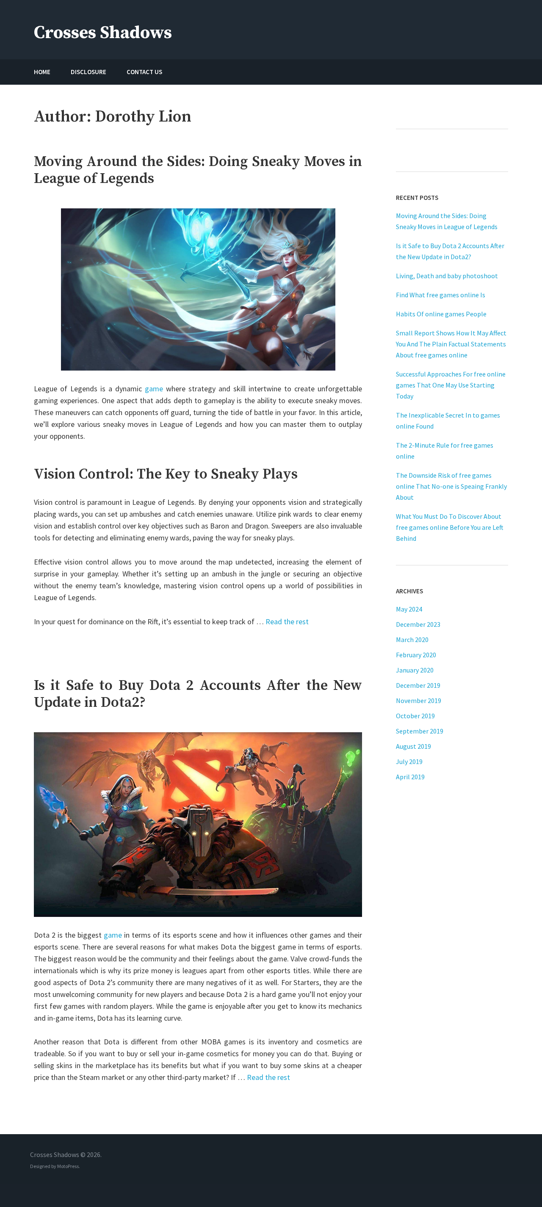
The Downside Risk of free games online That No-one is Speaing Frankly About (451, 486)
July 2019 (409, 761)
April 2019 (410, 776)
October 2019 (415, 715)
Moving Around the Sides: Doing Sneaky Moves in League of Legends (198, 170)
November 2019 (418, 700)
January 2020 (415, 670)
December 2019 (418, 685)
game (154, 388)
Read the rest (287, 621)
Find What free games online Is (440, 295)
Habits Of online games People (441, 314)
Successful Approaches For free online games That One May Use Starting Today (451, 385)
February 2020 (416, 655)
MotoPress (68, 1166)
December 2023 (418, 624)
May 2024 (409, 609)
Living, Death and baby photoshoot (447, 275)
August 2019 (413, 746)
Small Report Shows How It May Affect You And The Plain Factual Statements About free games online (451, 344)
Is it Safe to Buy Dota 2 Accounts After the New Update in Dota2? (198, 694)
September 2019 (419, 731)
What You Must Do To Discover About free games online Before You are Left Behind (449, 527)
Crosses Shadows (103, 33)
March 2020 (412, 639)
